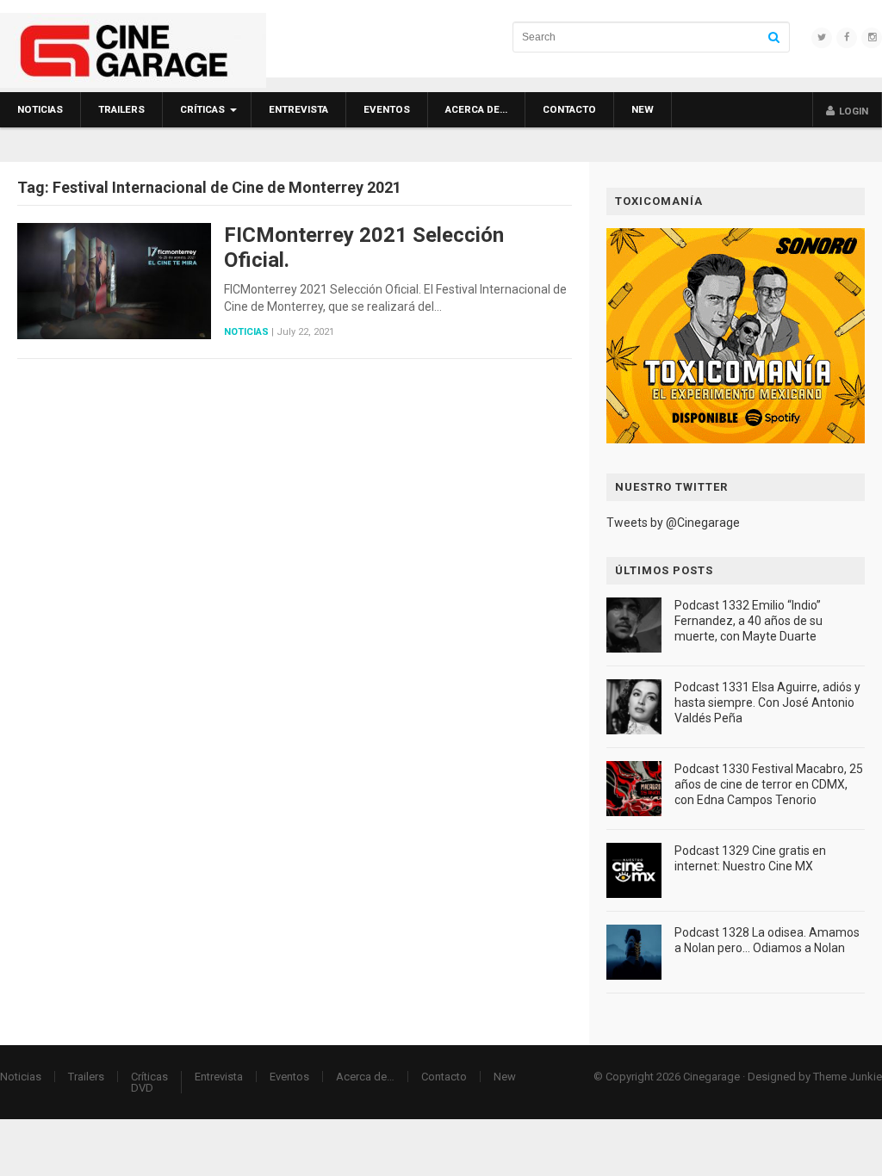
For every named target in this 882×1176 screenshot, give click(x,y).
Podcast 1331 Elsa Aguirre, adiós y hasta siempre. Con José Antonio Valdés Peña (767, 702)
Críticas (202, 109)
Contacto (569, 109)
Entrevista (298, 109)
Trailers (121, 109)
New (642, 109)
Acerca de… (476, 109)
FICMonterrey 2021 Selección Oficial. (364, 247)
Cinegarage (711, 1076)
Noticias (40, 109)
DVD (142, 1087)
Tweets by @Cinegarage (673, 522)
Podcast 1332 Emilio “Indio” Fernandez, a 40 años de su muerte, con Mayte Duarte (748, 620)
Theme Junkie (847, 1076)
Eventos (386, 109)
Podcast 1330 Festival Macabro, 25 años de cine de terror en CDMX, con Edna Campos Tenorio (768, 784)
